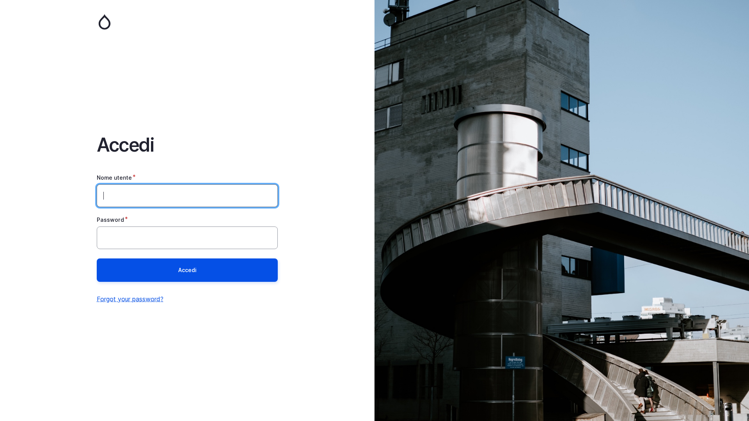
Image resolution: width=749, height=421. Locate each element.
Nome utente (114, 177)
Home (187, 22)
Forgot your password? (130, 299)
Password (110, 219)
